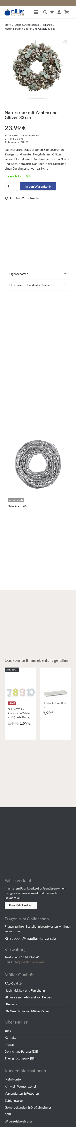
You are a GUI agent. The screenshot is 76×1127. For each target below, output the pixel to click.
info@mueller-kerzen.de (29, 962)
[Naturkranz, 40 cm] (38, 462)
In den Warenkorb (38, 186)
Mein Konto (13, 1079)
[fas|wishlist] (52, 12)
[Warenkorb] (66, 12)
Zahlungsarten (14, 1100)
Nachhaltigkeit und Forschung (25, 990)
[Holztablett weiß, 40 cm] (55, 684)
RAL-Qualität (13, 983)
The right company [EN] (20, 1058)
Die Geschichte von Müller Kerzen (27, 1011)
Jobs (8, 1030)
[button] (36, 12)
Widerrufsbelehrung (18, 1121)
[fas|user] (59, 12)
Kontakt (10, 1037)
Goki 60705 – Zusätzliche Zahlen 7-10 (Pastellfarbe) (19, 713)
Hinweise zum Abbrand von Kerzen (28, 997)
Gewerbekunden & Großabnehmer (28, 1107)
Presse (9, 1044)
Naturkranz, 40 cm (19, 506)
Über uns (11, 1004)
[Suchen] (45, 12)
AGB (8, 1114)
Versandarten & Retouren (22, 1093)
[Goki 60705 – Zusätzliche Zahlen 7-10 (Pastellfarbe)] (20, 684)
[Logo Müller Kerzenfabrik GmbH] (14, 12)
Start (8, 24)
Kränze (47, 24)
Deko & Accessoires (27, 24)
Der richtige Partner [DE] (21, 1051)
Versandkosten (32, 135)
